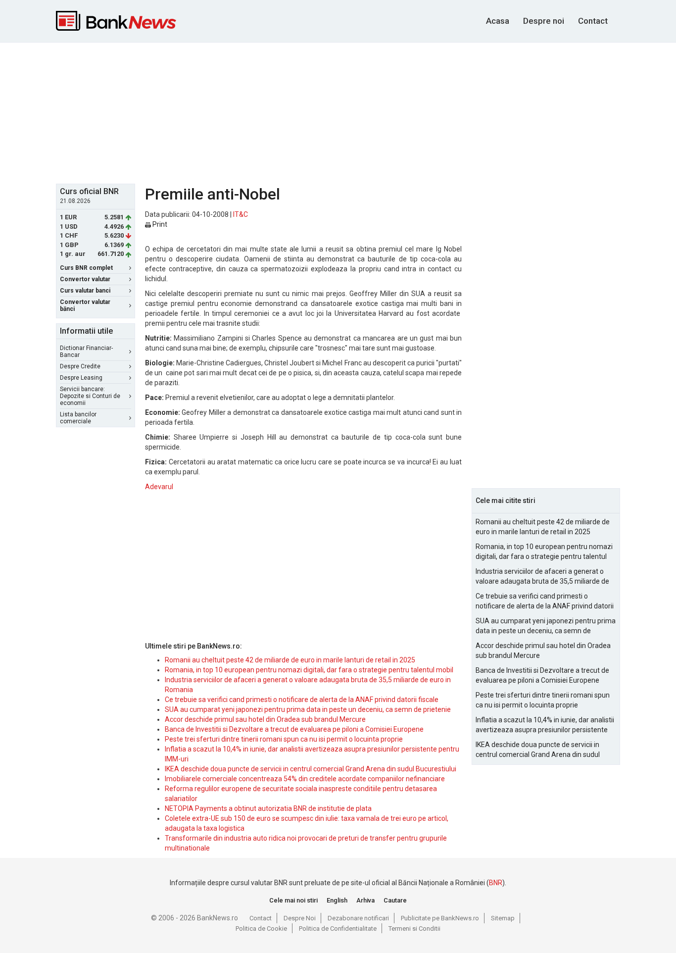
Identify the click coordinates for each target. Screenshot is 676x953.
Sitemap (503, 918)
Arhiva (365, 900)
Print (159, 224)
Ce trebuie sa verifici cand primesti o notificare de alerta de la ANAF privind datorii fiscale (301, 699)
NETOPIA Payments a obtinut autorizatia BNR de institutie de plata (268, 808)
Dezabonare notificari (358, 918)
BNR (495, 883)
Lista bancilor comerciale (78, 418)
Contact (593, 21)
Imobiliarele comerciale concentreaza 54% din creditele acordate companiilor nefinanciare (305, 779)
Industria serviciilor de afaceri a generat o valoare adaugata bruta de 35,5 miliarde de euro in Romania (542, 576)
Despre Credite (80, 366)
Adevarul (159, 487)
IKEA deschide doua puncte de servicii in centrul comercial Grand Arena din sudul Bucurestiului (310, 769)
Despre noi (543, 21)
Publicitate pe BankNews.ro (440, 918)
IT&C (240, 214)
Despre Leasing (81, 377)
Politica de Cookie (261, 928)
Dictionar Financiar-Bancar (86, 351)
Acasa (497, 21)
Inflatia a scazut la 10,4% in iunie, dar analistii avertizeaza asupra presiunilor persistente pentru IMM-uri (545, 725)
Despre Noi (300, 918)
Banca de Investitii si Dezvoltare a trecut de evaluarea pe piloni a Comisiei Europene (294, 729)
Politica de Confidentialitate (338, 928)
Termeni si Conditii (414, 928)
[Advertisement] (338, 112)
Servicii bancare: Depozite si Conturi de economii (90, 396)
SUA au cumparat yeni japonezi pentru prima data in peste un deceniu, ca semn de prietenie (308, 709)
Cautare (395, 900)
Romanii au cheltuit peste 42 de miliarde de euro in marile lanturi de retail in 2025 (290, 660)
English (337, 900)
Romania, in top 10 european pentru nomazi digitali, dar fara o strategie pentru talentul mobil (309, 670)
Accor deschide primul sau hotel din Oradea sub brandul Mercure (265, 719)
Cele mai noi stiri (293, 900)
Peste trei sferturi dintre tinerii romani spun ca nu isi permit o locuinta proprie (284, 739)
